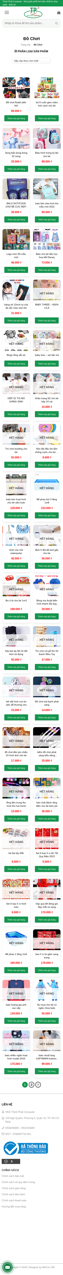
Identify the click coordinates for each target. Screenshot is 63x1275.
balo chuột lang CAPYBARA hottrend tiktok (47, 1057)
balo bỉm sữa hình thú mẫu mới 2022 (46, 205)
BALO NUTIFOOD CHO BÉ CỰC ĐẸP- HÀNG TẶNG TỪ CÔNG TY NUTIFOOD (16, 205)
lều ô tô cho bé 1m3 (16, 600)
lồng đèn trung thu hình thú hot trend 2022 (16, 804)
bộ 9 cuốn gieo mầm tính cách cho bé (47, 104)
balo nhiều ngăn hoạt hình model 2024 (16, 1057)
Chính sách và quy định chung (18, 1182)
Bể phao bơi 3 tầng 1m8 (47, 501)
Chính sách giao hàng (14, 1188)
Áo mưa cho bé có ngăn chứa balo (47, 1006)
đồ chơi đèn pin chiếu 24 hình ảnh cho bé (16, 754)
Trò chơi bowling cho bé (16, 450)
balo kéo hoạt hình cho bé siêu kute (16, 501)
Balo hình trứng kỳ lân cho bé (46, 154)
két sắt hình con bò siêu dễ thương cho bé (16, 703)
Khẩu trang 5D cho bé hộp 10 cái (46, 400)
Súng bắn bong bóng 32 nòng (16, 154)
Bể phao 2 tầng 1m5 (16, 954)
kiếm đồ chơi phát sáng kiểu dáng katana (46, 754)
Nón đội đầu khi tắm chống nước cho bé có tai (47, 450)
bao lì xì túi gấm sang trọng (46, 956)
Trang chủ (25, 44)
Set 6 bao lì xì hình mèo (16, 905)
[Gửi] (56, 23)
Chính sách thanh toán (14, 1200)
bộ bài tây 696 (16, 853)
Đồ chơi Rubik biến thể (16, 104)
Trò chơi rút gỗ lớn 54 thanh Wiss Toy (46, 652)
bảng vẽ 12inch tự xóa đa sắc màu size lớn (16, 306)
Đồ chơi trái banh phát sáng (47, 703)
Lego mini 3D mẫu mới (16, 256)
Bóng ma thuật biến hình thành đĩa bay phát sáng (46, 602)
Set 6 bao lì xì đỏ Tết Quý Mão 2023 (47, 855)
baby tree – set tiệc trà (47, 355)
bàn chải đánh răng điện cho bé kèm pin (47, 804)
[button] (6, 12)
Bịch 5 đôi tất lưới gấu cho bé (46, 551)
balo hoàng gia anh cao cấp (16, 1006)
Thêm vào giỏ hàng (16, 118)
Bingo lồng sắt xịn (16, 355)
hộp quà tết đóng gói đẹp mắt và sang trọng (47, 905)
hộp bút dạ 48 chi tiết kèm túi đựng (16, 652)
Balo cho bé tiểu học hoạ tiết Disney (47, 256)
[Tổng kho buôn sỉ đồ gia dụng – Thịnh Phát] (33, 12)
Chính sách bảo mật (13, 1175)
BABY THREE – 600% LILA (46, 306)
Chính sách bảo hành (13, 1194)
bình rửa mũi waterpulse (16, 551)
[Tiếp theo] (38, 1085)
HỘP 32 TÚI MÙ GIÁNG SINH (16, 400)
